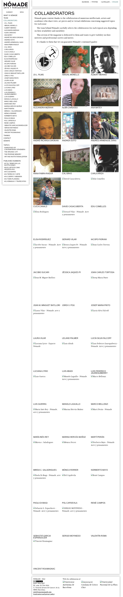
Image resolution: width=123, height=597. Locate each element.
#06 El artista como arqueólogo (12, 168)
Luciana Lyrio (9, 87)
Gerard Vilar (9, 61)
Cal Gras (8, 47)
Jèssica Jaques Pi (11, 68)
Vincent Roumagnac (12, 132)
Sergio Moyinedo (11, 128)
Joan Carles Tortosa (13, 71)
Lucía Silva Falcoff (11, 85)
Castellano (105, 2)
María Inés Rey (10, 104)
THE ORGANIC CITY (11, 152)
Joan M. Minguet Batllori (14, 73)
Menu (22, 12)
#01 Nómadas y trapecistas (15, 181)
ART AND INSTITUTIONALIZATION (15, 156)
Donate (7, 141)
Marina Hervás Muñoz (13, 106)
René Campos (9, 123)
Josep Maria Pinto (11, 78)
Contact (7, 138)
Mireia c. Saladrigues (13, 111)
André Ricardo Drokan (13, 37)
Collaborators (10, 20)
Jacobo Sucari (10, 66)
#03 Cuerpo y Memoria (13, 176)
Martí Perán (9, 108)
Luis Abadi (8, 90)
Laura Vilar (9, 80)
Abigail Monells (10, 25)
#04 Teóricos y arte (12, 174)
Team (6, 18)
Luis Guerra (9, 96)
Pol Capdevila (10, 120)
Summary (9, 12)
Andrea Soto (9, 40)
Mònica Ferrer (10, 113)
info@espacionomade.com (42, 592)
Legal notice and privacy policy (44, 594)
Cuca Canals (9, 52)
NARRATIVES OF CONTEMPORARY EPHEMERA (14, 148)
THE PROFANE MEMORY (12, 154)
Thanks (7, 135)
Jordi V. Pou (9, 75)
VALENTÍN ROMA (10, 130)
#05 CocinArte (10, 171)
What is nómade (10, 15)
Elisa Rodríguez (10, 59)
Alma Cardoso (10, 32)
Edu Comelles (10, 56)
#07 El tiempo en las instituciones (12, 164)
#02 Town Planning (11, 179)
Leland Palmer (10, 83)
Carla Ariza (9, 49)
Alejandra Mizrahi (11, 30)
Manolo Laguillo (11, 99)
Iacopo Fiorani (10, 63)
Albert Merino (10, 28)
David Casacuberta (12, 54)
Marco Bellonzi (10, 101)
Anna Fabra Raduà (11, 44)
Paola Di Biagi (9, 118)
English (115, 2)
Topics (6, 145)
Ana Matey (8, 35)
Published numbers (12, 161)
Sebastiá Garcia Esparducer (16, 125)
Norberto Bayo (10, 116)
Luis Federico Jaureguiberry (10, 93)
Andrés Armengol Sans (13, 42)
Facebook (85, 2)
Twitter (95, 2)
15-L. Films (8, 23)
